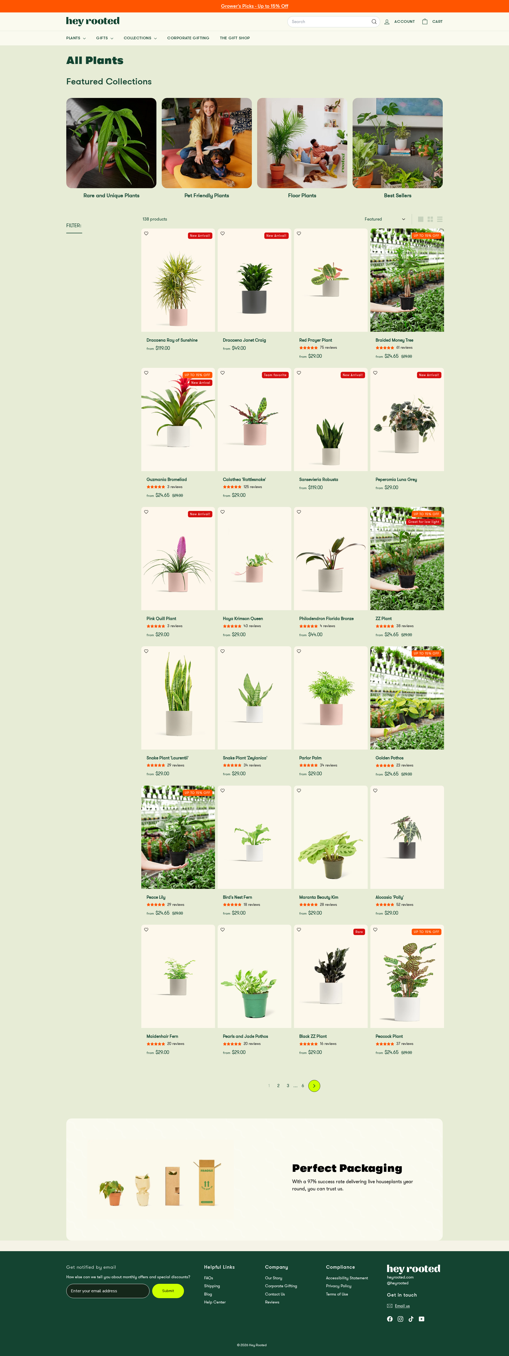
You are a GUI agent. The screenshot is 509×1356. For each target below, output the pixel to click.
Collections (138, 38)
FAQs (208, 1278)
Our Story (273, 1278)
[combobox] (333, 21)
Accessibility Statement (347, 1278)
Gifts (102, 38)
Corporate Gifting (188, 38)
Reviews (272, 1302)
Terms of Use (337, 1294)
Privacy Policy (339, 1286)
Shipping (212, 1286)
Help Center (215, 1302)
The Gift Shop (235, 38)
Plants (74, 38)
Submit (168, 1290)
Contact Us (275, 1294)
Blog (208, 1294)
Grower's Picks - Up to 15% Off (254, 6)
